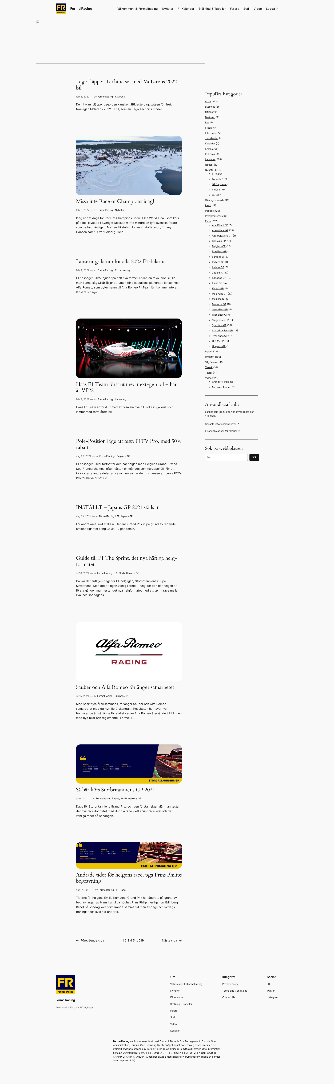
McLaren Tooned (221, 387)
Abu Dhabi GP (220, 225)
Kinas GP (217, 283)
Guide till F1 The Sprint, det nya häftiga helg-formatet (126, 561)
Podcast (209, 210)
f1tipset (209, 111)
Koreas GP (218, 288)
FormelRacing (81, 8)
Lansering (124, 270)
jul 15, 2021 (82, 695)
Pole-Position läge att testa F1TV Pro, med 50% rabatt (128, 444)
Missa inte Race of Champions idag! (115, 201)
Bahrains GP (219, 240)
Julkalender (211, 138)
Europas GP (218, 256)
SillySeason (211, 362)
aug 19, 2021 (83, 516)
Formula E (217, 179)
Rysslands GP (220, 314)
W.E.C (215, 194)
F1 (116, 270)
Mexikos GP (218, 298)
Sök (254, 457)
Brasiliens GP (219, 251)
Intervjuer (210, 133)
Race (116, 798)
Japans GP (126, 516)
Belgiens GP (123, 456)
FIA (207, 122)
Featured (210, 117)
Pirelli (208, 205)
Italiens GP (218, 267)
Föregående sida (90, 940)
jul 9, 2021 (82, 798)
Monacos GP (219, 304)
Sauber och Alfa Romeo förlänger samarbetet (125, 687)
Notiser (209, 164)
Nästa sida (172, 940)
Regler (208, 351)
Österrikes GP (220, 309)
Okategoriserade (214, 200)
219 (141, 940)
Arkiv (208, 101)
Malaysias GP (219, 293)
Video (208, 377)
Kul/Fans (120, 96)
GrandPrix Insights (222, 381)
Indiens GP (218, 261)
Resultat (209, 356)
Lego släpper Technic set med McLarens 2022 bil (126, 85)
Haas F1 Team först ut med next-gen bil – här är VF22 (126, 387)
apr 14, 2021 (83, 889)
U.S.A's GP (218, 341)
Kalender (210, 143)
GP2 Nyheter (219, 184)
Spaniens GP (219, 325)
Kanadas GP (219, 277)
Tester (208, 372)
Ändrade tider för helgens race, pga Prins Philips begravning (129, 878)
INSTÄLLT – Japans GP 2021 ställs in (118, 507)
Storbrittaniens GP (128, 573)
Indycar (216, 189)
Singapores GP (220, 320)
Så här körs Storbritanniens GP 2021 (115, 790)
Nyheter (119, 210)
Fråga (208, 127)
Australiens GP (220, 230)
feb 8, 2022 (82, 96)
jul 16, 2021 (82, 573)
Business (120, 695)
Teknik (209, 367)
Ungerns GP (219, 346)
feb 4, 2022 (82, 270)
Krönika (209, 148)
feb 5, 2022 (82, 210)
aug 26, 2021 (83, 456)
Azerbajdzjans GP (222, 235)
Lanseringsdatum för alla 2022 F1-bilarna (121, 262)
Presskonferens (214, 215)
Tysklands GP (220, 335)
